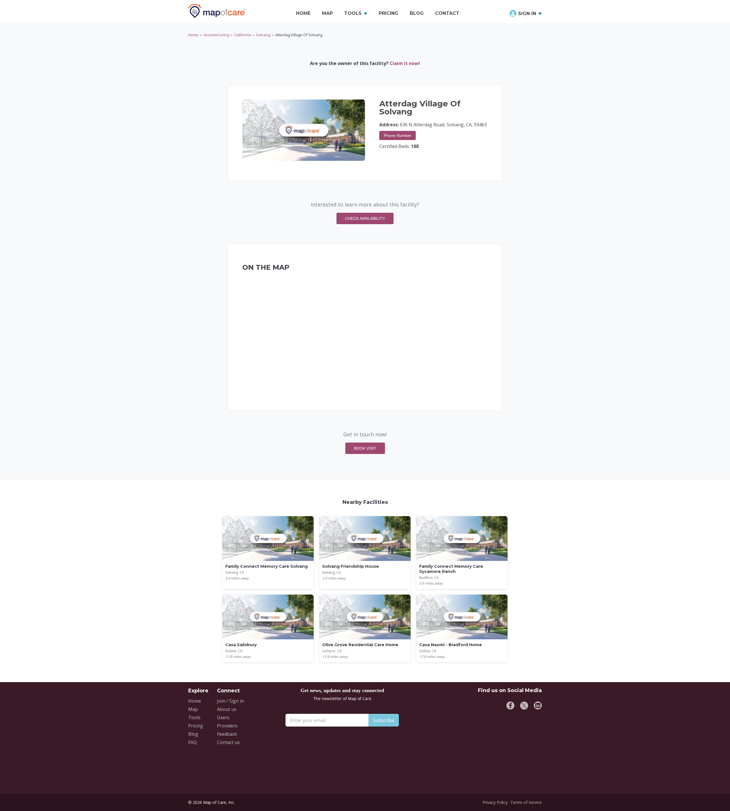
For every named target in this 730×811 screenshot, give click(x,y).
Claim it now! (405, 63)
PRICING (388, 13)
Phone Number (397, 135)
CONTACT (447, 13)
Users (223, 717)
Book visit (365, 448)
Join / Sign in (230, 701)
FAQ (192, 742)
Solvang (263, 34)
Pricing (195, 726)
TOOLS (353, 13)
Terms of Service (526, 802)
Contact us (228, 742)
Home (193, 34)
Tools (194, 717)
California (242, 34)
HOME (303, 13)
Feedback (227, 734)
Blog (193, 734)
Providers (227, 726)
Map (193, 709)
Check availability (365, 218)
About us (226, 709)
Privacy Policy (495, 802)
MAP (327, 13)
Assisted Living (216, 34)
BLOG (417, 13)
